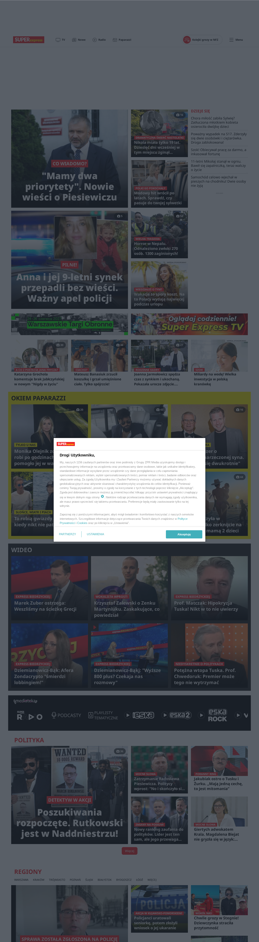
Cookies (82, 523)
